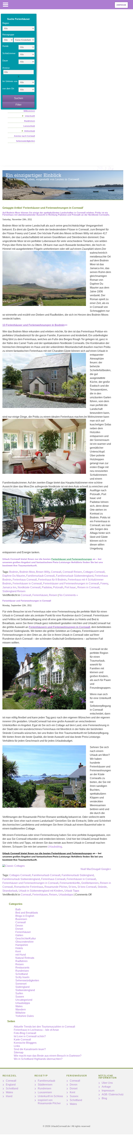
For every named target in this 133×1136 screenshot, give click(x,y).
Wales (19, 1006)
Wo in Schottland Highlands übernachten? (38, 1059)
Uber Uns (107, 1082)
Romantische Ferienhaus (28, 886)
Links (17, 1046)
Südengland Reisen (13, 591)
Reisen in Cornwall (88, 587)
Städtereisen (45, 1084)
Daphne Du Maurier (13, 575)
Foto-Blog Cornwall (25, 1033)
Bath (18, 909)
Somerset (20, 983)
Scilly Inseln (22, 977)
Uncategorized (23, 999)
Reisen (53, 595)
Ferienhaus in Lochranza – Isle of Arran (36, 1029)
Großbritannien (90, 883)
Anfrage (121, 5)
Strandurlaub (9, 890)
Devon (19, 925)
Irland (9, 1096)
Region (5, 23)
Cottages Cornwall (94, 572)
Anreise (6, 68)
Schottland (21, 974)
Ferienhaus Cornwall (25, 579)
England (11, 1084)
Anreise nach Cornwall (24, 136)
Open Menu (5, 4)
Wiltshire (20, 1012)
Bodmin (13, 572)
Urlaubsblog (55, 846)
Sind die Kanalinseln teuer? (30, 1049)
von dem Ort (8, 88)
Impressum (108, 1090)
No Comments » (68, 595)
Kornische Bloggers (25, 1042)
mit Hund (20, 954)
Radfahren (21, 961)
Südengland (22, 987)
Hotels (19, 948)
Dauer (5, 60)
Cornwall (56, 572)
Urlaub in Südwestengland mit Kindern (41, 890)
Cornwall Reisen (72, 572)
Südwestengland (25, 990)
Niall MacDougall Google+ (96, 869)
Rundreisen (29, 121)
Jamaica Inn (9, 587)
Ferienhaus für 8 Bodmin (52, 579)
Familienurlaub (46, 1080)
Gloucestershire (24, 941)
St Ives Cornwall (87, 886)
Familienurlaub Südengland (78, 875)
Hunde (5, 46)
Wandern (20, 1009)
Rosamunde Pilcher (55, 886)
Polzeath (58, 587)
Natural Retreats (24, 957)
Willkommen (29, 111)
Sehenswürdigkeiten (25, 141)
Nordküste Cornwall (29, 587)
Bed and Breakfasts (26, 912)
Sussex (19, 996)
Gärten (19, 935)
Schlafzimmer (8, 53)
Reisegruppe (8, 34)
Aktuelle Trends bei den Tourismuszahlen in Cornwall (44, 1026)
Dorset (19, 928)
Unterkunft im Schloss (50, 1096)
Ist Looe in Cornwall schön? (30, 1036)
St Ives (72, 886)
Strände (102, 886)
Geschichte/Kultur (25, 938)
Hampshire (21, 945)
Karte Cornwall (22, 1039)
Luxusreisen (45, 1092)
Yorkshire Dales (24, 1016)
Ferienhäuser (40, 595)
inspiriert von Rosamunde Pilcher (49, 1102)
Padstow (47, 587)
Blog (104, 1098)
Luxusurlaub (29, 126)
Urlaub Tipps (71, 890)
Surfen (19, 993)
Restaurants (22, 967)
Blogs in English (24, 916)
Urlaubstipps (66, 894)
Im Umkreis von (9, 81)
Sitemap (18, 1052)
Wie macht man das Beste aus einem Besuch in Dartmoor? (47, 1055)
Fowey (104, 583)
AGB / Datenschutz (113, 1094)
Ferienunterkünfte (70, 883)
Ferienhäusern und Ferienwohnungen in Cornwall (59, 627)
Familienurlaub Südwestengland (74, 575)
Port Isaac (70, 587)
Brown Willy (43, 572)
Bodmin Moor (27, 572)
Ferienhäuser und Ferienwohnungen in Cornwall (71, 583)
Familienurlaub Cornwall (40, 575)
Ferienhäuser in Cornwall (27, 583)
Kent (18, 951)
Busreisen (21, 919)
